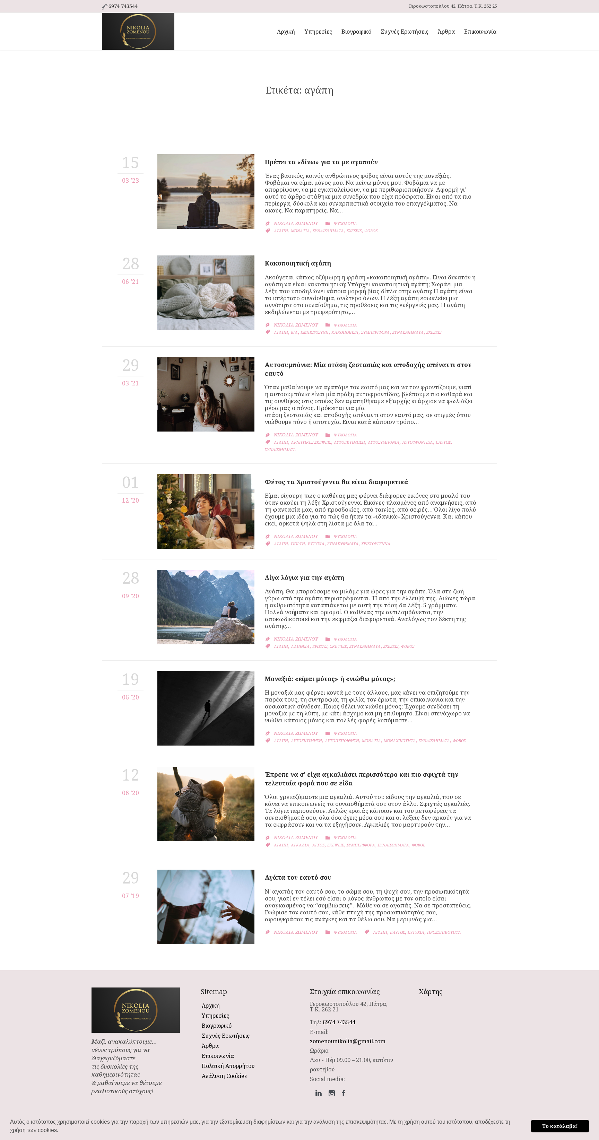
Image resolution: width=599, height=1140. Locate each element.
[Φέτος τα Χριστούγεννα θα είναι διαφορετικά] (205, 511)
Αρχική (211, 1005)
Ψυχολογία (345, 223)
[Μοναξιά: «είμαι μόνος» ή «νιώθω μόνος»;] (205, 708)
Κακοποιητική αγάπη (298, 263)
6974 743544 (339, 1022)
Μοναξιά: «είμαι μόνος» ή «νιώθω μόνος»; (330, 679)
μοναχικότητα (400, 740)
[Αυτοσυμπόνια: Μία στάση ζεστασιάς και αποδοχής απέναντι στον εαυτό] (205, 394)
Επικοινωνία (218, 1056)
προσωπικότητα (444, 932)
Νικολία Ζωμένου (296, 223)
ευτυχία (316, 543)
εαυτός (443, 442)
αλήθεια (300, 646)
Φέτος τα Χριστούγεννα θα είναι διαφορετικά (336, 482)
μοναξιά (300, 230)
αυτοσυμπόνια (383, 442)
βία (294, 332)
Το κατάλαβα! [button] (560, 1126)
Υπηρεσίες (215, 1015)
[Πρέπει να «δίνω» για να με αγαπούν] (205, 191)
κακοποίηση (344, 332)
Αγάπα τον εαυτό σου (298, 877)
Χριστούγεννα (375, 543)
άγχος (318, 844)
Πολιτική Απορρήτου (228, 1066)
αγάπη (281, 230)
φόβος (370, 230)
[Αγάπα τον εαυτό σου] (205, 907)
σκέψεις (338, 646)
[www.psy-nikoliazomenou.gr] (138, 31)
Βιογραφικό (217, 1025)
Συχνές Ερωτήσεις (226, 1035)
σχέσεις (354, 230)
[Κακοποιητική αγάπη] (205, 292)
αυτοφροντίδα (417, 442)
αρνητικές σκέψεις (311, 442)
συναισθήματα (328, 230)
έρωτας (319, 646)
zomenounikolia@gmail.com (347, 1041)
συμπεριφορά (375, 332)
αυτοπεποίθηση (342, 740)
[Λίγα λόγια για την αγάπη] (205, 607)
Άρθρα (210, 1046)
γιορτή (298, 543)
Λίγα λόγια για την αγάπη (304, 577)
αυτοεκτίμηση (349, 442)
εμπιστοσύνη (315, 332)
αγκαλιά (300, 844)
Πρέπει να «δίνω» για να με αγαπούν (321, 162)
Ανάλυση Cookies (224, 1076)
